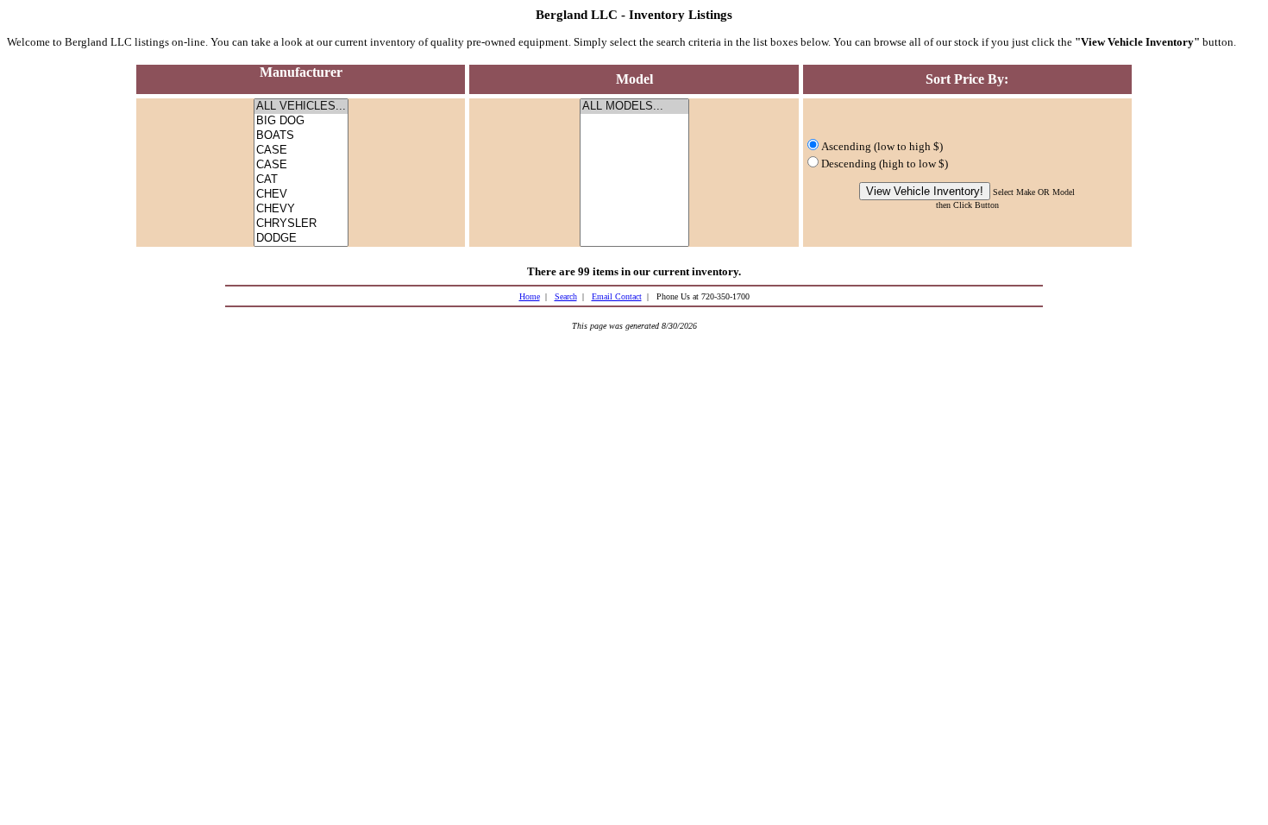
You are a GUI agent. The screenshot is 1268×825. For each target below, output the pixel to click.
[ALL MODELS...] (634, 106)
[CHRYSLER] (301, 224)
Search (566, 296)
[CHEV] (301, 194)
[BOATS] (301, 136)
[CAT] (301, 180)
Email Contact (617, 296)
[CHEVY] (301, 209)
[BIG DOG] (301, 121)
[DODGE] (301, 238)
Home (529, 296)
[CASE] (301, 150)
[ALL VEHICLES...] (301, 106)
